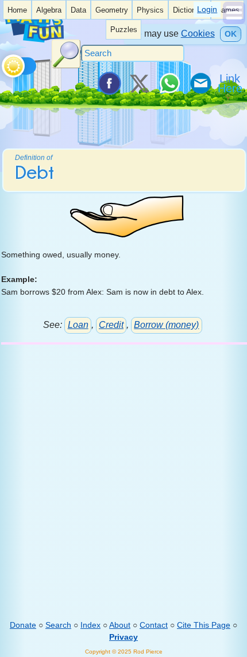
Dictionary (189, 10)
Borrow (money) (166, 325)
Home (17, 10)
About (119, 624)
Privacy (123, 637)
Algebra (48, 10)
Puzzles (123, 30)
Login (207, 9)
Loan (78, 325)
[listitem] (17, 9)
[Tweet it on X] (139, 83)
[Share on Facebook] (108, 83)
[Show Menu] (234, 21)
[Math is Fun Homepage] (34, 39)
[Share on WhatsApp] (169, 83)
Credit (111, 325)
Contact (154, 624)
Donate (23, 624)
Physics (150, 10)
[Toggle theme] (4, 63)
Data (78, 10)
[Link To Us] (231, 83)
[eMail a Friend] (200, 83)
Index (90, 624)
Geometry (111, 10)
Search (58, 624)
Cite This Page (203, 624)
